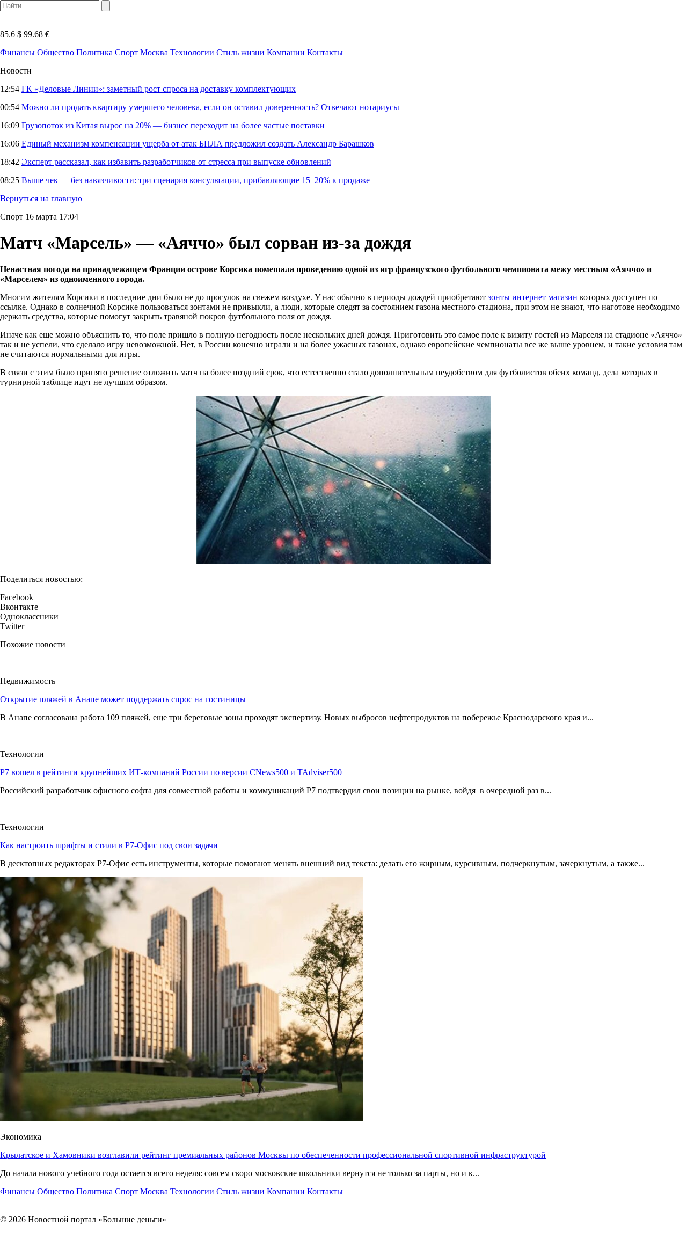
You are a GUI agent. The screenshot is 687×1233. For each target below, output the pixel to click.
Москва (154, 52)
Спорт (126, 52)
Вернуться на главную (41, 198)
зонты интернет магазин (533, 297)
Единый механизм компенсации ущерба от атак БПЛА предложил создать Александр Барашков (197, 143)
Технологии (192, 52)
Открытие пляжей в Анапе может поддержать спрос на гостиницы (123, 699)
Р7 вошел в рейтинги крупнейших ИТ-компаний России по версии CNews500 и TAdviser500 (171, 772)
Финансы (17, 52)
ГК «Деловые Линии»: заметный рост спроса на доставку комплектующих (158, 88)
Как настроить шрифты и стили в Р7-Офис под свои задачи (109, 845)
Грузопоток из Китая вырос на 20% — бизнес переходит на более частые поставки (173, 125)
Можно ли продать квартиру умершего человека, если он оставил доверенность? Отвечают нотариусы (210, 107)
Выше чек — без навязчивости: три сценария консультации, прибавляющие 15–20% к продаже (195, 180)
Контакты (325, 52)
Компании (286, 52)
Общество (55, 52)
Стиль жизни (240, 52)
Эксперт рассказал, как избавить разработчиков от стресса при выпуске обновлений (176, 161)
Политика (94, 52)
